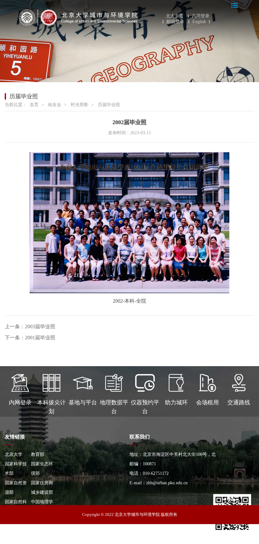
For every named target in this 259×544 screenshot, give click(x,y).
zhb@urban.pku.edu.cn (167, 483)
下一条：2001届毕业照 (30, 337)
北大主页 (175, 16)
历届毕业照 (109, 104)
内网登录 (200, 16)
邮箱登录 (175, 21)
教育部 (37, 454)
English (199, 21)
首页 (34, 104)
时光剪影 (79, 104)
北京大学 (13, 454)
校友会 (54, 104)
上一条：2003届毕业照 (30, 326)
